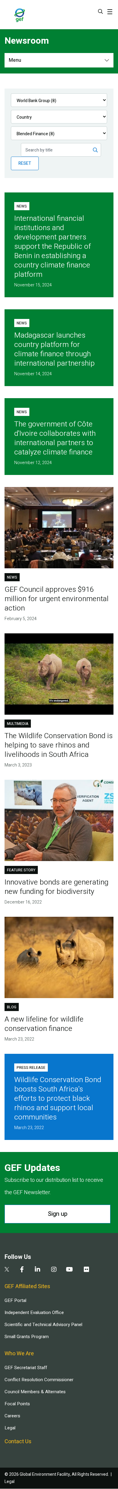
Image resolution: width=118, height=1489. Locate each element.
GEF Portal (15, 1300)
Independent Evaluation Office (34, 1312)
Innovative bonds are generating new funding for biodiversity (56, 887)
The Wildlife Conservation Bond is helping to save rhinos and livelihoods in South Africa (59, 745)
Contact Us (18, 1441)
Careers (12, 1416)
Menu (15, 60)
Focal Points (17, 1403)
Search (100, 11)
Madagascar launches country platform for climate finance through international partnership (54, 349)
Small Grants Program (27, 1336)
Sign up (57, 1214)
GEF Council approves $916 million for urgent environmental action (57, 598)
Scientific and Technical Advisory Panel (43, 1324)
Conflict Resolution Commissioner (39, 1379)
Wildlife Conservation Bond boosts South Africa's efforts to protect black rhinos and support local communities (57, 1098)
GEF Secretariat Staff (26, 1367)
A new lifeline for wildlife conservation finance (44, 1024)
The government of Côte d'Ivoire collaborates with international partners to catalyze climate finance (55, 438)
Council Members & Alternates (35, 1391)
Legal (10, 1428)
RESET (24, 163)
